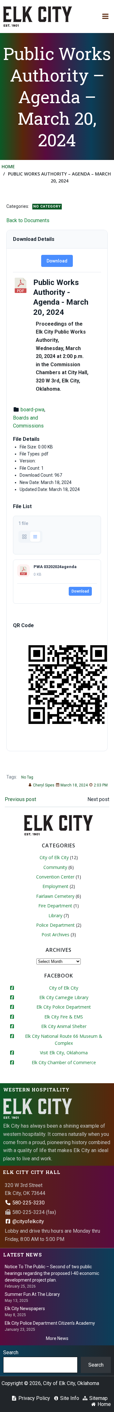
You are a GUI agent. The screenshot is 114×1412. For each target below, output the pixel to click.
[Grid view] (24, 537)
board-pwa (32, 410)
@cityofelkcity (27, 1221)
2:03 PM (101, 785)
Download (57, 260)
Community (55, 867)
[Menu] (105, 16)
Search (10, 1352)
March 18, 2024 (74, 785)
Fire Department (55, 906)
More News (57, 1338)
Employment (55, 886)
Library (55, 915)
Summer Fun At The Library (32, 1294)
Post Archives (55, 934)
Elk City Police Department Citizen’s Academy (50, 1323)
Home (8, 166)
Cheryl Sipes (43, 785)
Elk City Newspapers (25, 1308)
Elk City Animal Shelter (63, 1026)
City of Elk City (54, 857)
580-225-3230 (28, 1203)
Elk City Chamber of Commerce (64, 1062)
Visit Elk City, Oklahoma (64, 1053)
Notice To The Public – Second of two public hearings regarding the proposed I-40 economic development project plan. (52, 1273)
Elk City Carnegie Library (63, 997)
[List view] (35, 537)
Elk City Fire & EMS (63, 1017)
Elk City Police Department (63, 1007)
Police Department (55, 925)
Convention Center (55, 877)
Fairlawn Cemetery (55, 896)
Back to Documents (27, 220)
